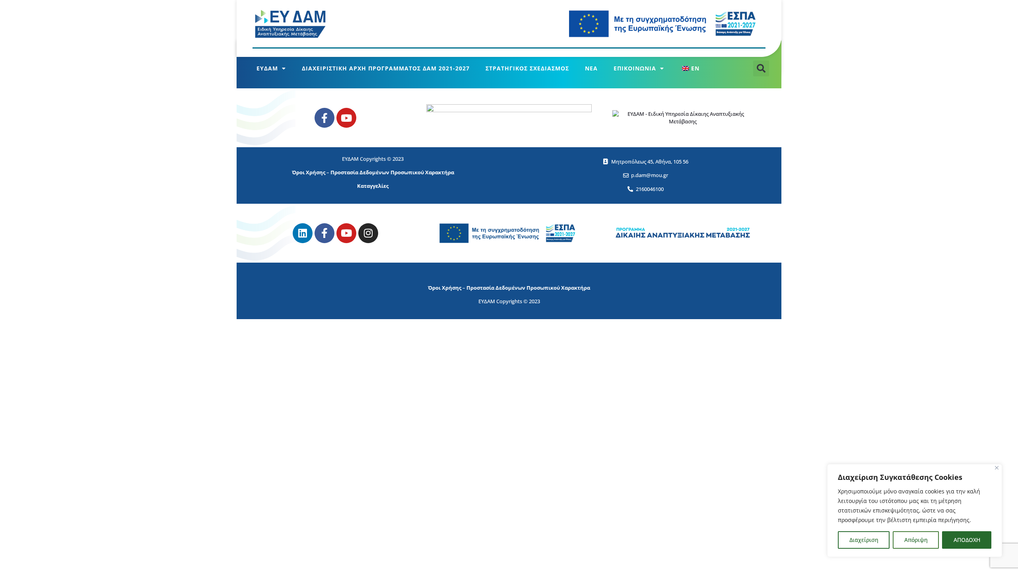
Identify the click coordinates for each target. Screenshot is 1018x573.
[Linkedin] (303, 233)
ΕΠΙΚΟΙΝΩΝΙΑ (635, 68)
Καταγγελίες (373, 185)
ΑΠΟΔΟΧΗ (967, 540)
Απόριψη (916, 540)
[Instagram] (368, 233)
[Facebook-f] (324, 118)
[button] (761, 68)
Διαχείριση (863, 540)
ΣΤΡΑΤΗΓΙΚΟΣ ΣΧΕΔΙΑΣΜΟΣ (527, 68)
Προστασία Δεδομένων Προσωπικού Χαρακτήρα (392, 172)
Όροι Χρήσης (308, 172)
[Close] (997, 468)
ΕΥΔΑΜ (267, 68)
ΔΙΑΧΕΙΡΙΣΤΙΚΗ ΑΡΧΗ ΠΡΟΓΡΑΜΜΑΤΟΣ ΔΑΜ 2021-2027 (386, 68)
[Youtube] (346, 118)
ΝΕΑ (591, 68)
